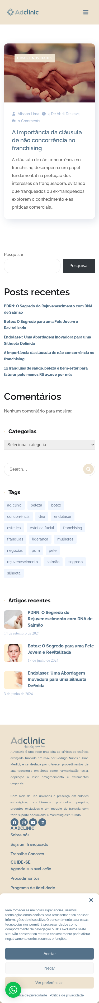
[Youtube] (33, 822)
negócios (15, 550)
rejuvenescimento (22, 562)
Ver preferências (49, 982)
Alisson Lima (28, 114)
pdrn (36, 550)
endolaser (62, 516)
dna (42, 516)
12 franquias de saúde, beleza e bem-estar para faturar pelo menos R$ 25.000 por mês (46, 371)
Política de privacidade (30, 995)
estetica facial (42, 528)
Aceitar (50, 953)
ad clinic (14, 505)
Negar (49, 968)
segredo (75, 562)
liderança (40, 539)
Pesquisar (13, 254)
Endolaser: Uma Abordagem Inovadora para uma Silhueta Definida (47, 340)
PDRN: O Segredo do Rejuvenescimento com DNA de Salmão (48, 309)
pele (52, 550)
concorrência (18, 516)
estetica (14, 528)
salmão (53, 562)
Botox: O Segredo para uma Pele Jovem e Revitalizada (41, 324)
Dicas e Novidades (35, 58)
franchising (72, 528)
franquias (15, 539)
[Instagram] (24, 822)
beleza (36, 505)
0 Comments (28, 121)
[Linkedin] (42, 822)
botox (56, 505)
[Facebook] (14, 822)
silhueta (14, 573)
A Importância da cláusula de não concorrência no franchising (47, 140)
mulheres (65, 539)
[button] (91, 900)
